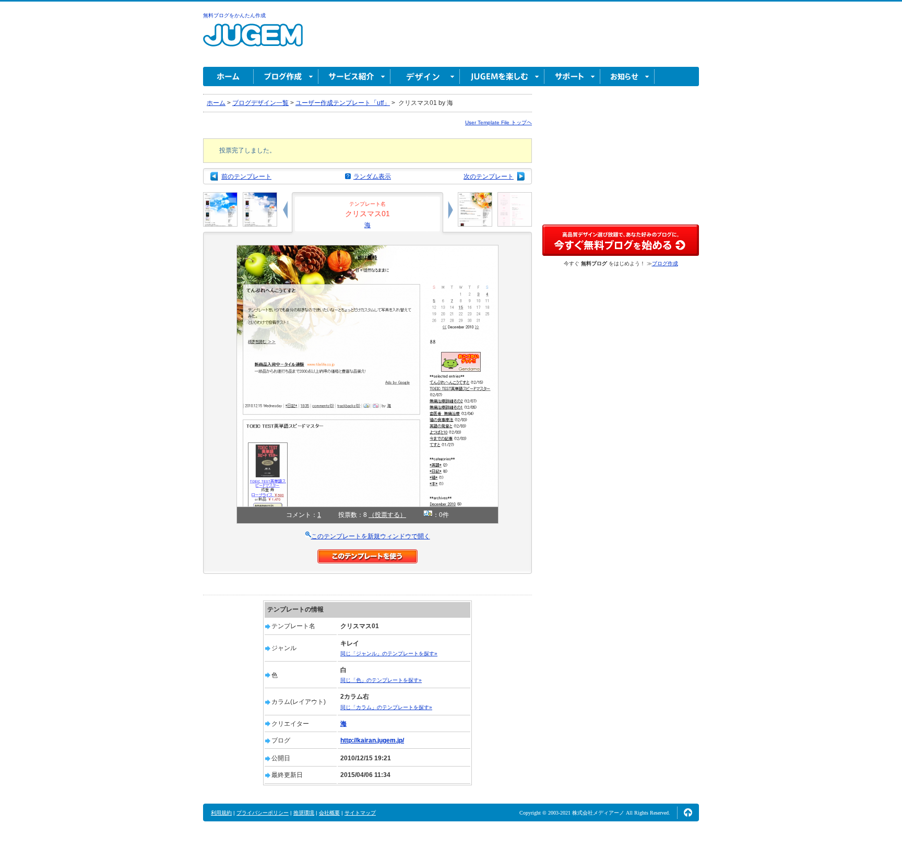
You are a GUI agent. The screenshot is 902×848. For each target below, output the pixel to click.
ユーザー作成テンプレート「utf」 (342, 103)
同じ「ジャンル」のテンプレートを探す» (388, 653)
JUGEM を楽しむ (502, 76)
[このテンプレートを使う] (367, 554)
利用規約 (221, 813)
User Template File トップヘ (498, 122)
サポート (572, 76)
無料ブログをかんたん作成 (234, 15)
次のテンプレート (489, 176)
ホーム (228, 76)
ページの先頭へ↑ (688, 812)
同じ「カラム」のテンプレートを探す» (386, 707)
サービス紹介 (354, 76)
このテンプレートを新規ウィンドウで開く (370, 536)
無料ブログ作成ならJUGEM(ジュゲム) (253, 41)
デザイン (425, 76)
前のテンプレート (246, 176)
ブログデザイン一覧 (260, 103)
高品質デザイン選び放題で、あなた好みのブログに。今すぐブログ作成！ (620, 240)
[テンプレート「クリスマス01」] (367, 249)
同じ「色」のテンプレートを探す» (381, 680)
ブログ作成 (286, 76)
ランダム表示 (372, 176)
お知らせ (627, 76)
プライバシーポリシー (262, 813)
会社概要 (329, 813)
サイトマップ (360, 813)
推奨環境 (303, 813)
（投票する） (387, 515)
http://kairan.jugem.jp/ (372, 740)
